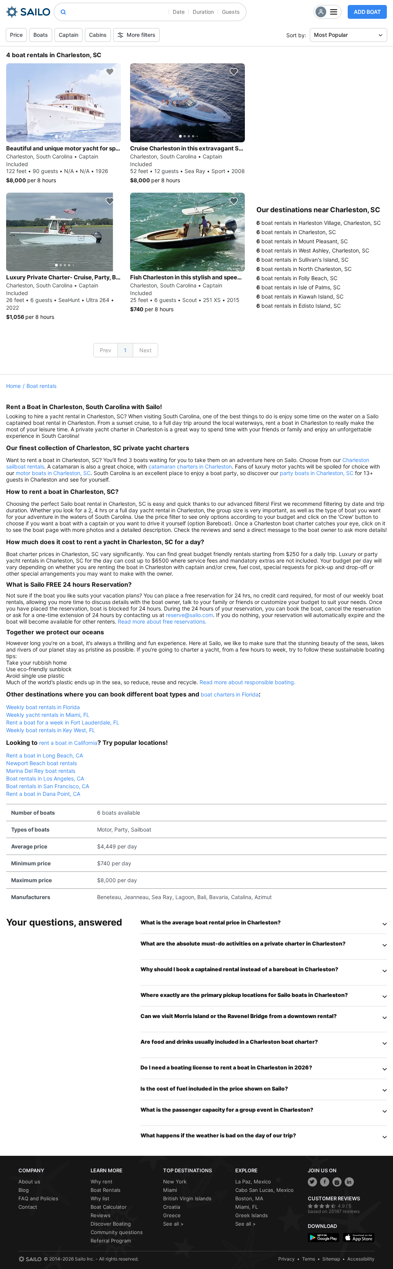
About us (29, 1181)
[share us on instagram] (337, 1181)
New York (175, 1181)
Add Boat (367, 11)
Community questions (117, 1232)
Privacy (286, 1259)
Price (16, 34)
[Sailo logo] (29, 1259)
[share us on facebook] (324, 1181)
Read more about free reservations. (162, 621)
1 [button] (125, 350)
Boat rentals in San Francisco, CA (47, 786)
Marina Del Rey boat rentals (40, 770)
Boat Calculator (109, 1207)
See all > (173, 1224)
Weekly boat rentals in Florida (43, 707)
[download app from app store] (359, 1238)
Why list (100, 1198)
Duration (203, 11)
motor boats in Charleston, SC (53, 473)
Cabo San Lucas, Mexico (264, 1190)
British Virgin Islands (187, 1198)
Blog (23, 1190)
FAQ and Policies (38, 1198)
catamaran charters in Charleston (190, 466)
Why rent (101, 1181)
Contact (27, 1207)
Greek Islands (251, 1215)
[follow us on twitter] (312, 1181)
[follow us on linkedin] (349, 1181)
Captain (68, 34)
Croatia (171, 1207)
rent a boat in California (68, 742)
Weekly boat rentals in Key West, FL (50, 730)
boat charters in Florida (230, 694)
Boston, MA (249, 1198)
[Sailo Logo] (28, 12)
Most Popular (331, 34)
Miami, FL (246, 1207)
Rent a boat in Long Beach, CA (44, 755)
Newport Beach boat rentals (41, 763)
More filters (141, 34)
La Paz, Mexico (253, 1181)
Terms (308, 1259)
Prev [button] (105, 350)
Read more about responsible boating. (248, 682)
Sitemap (331, 1259)
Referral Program (111, 1241)
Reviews (101, 1215)
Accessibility (361, 1259)
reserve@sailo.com (189, 615)
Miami (170, 1190)
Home (13, 386)
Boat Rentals (106, 1190)
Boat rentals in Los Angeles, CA (45, 778)
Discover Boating (111, 1224)
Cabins (98, 34)
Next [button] (145, 350)
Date (179, 11)
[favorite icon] (110, 71)
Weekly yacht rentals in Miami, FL (47, 714)
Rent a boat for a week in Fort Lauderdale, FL (62, 722)
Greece (172, 1215)
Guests (231, 11)
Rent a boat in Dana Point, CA (43, 793)
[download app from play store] (323, 1238)
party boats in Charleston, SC (316, 473)
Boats (40, 34)
